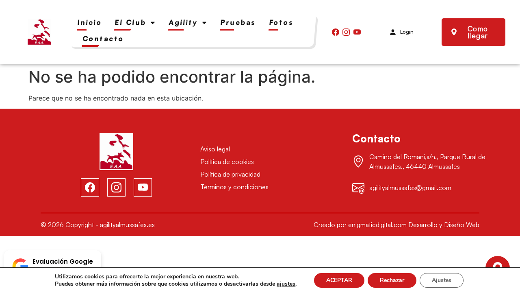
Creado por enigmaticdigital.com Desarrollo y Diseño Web (396, 225)
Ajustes (441, 280)
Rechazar (392, 280)
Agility (183, 22)
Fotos (281, 22)
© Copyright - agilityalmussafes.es (98, 225)
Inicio (89, 22)
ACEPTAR (339, 280)
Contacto (103, 38)
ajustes (286, 284)
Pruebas (238, 22)
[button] (52, 266)
